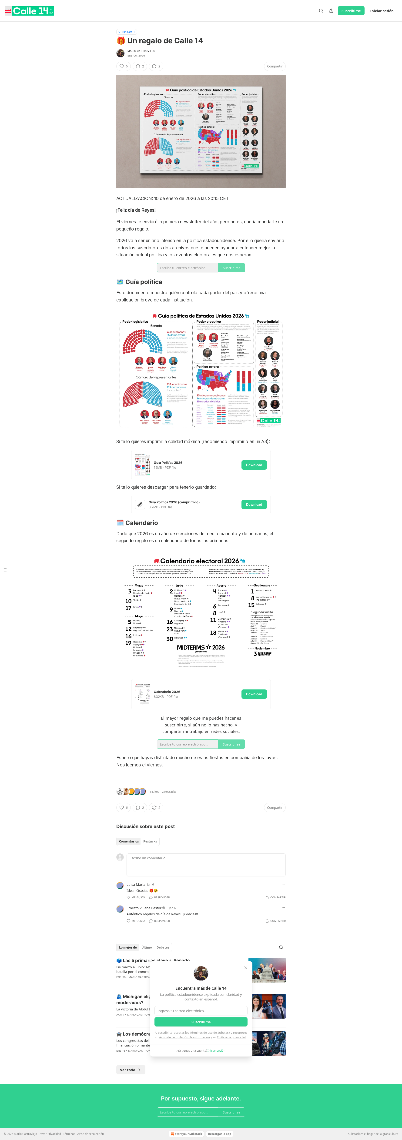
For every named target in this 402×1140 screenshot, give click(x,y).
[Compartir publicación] (331, 10)
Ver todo (127, 1069)
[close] (245, 968)
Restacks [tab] (150, 841)
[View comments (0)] (161, 1057)
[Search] (321, 10)
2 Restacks (169, 791)
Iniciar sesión (382, 10)
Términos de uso (201, 1032)
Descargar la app (219, 1134)
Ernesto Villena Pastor (144, 908)
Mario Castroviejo (141, 51)
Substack (354, 1134)
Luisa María (136, 884)
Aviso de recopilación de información (184, 1037)
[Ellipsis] (283, 884)
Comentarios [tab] (129, 841)
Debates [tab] (163, 947)
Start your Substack (188, 1134)
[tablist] (138, 841)
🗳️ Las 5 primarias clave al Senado (153, 960)
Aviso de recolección (90, 1134)
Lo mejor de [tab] (128, 947)
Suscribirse (351, 10)
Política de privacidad (231, 1037)
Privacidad (54, 1134)
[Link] (110, 282)
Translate (126, 31)
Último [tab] (146, 947)
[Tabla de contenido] (5, 570)
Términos (69, 1134)
